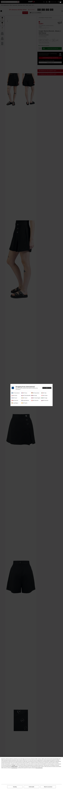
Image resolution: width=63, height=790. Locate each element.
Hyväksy (15, 786)
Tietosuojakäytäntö (39, 767)
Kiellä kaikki (31, 786)
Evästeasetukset (14, 767)
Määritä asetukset (48, 786)
